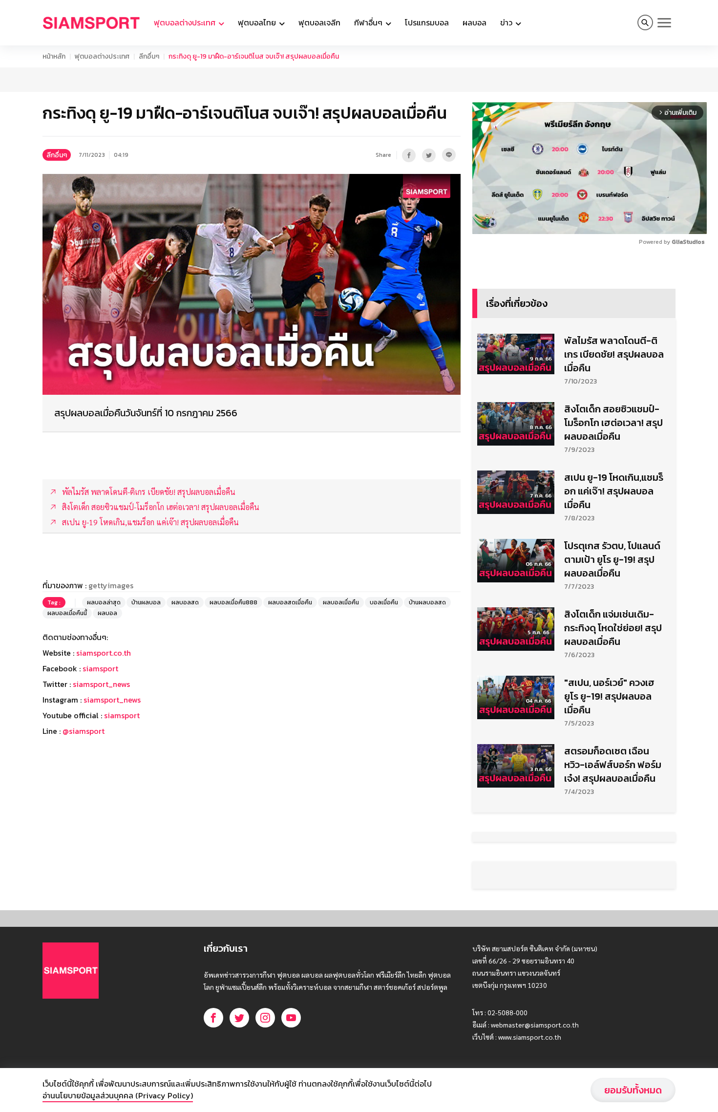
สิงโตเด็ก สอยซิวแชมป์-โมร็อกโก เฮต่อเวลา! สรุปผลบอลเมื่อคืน (613, 422)
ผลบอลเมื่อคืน (341, 602)
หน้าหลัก (53, 56)
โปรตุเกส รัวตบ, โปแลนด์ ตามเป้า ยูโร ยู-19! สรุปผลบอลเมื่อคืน (612, 559)
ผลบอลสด (185, 602)
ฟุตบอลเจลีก (319, 22)
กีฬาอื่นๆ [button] (369, 22)
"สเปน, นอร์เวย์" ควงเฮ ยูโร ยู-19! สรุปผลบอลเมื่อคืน (609, 696)
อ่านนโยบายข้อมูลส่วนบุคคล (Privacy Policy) (117, 1095)
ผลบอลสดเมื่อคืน (290, 602)
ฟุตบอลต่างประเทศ (102, 56)
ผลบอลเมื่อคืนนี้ (67, 613)
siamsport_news (101, 684)
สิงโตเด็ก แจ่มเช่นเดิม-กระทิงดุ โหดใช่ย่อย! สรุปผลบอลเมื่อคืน (613, 627)
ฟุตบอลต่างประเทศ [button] (185, 22)
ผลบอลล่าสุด (104, 602)
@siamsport (84, 731)
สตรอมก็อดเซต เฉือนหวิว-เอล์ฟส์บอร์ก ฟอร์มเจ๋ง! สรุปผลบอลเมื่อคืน (612, 764)
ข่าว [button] (507, 22)
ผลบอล (474, 22)
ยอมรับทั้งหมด (633, 1090)
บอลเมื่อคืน (384, 602)
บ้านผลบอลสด (427, 602)
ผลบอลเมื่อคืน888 (233, 602)
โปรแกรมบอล (427, 22)
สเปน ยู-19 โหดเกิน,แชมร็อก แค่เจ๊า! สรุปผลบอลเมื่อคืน (613, 491)
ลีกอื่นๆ (149, 56)
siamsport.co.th (103, 653)
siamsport (100, 668)
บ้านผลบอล (146, 602)
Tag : (54, 602)
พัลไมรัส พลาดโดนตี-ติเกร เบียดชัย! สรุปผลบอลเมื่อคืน (614, 354)
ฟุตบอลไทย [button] (258, 22)
